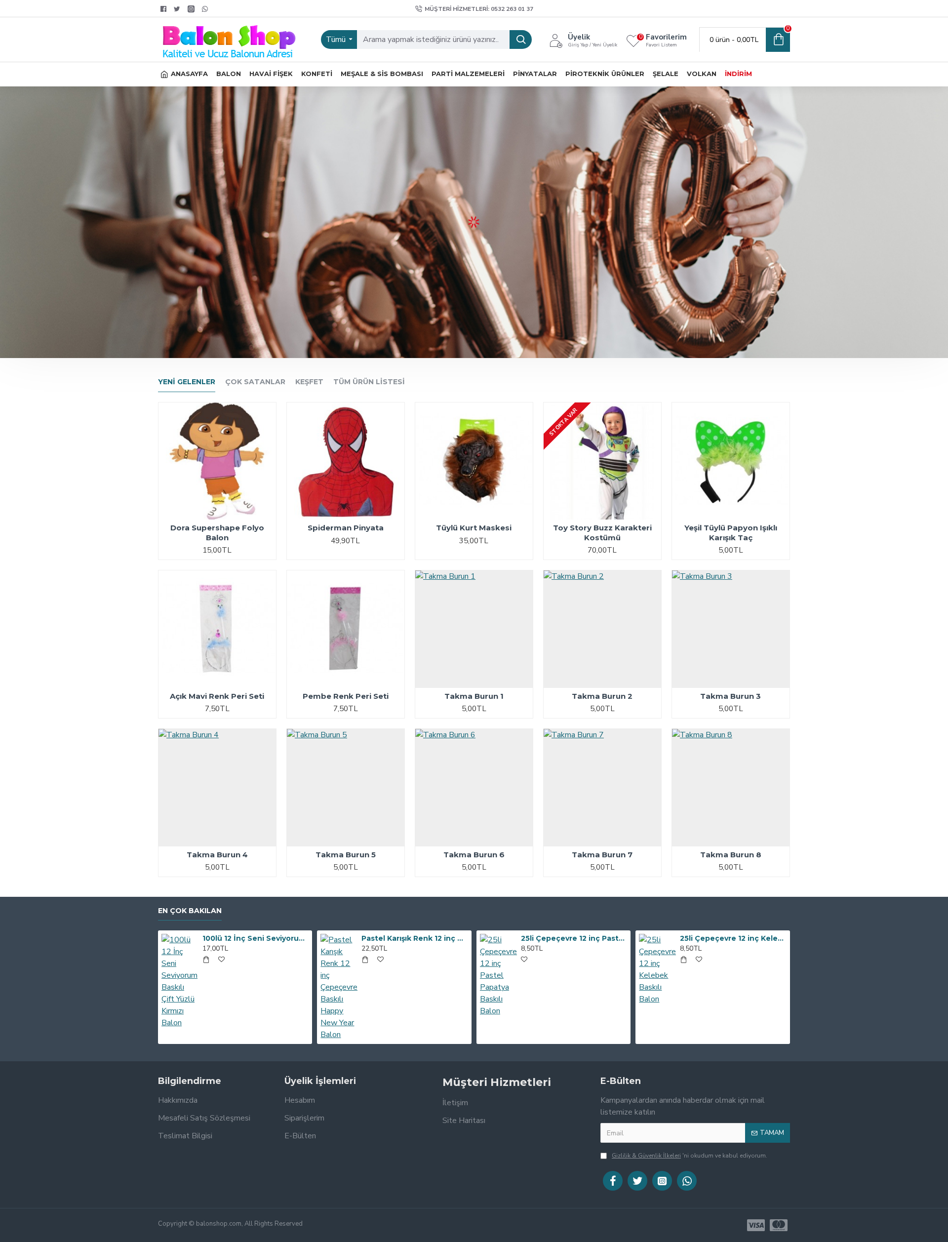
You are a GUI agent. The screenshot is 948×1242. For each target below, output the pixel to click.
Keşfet (309, 382)
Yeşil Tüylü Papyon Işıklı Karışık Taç (730, 532)
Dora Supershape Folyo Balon (217, 532)
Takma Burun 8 (730, 854)
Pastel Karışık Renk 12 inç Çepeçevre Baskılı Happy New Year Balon (414, 938)
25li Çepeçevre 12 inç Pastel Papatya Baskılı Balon (574, 938)
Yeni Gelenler (186, 382)
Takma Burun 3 (730, 696)
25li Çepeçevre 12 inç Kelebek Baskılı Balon (733, 938)
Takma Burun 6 (474, 854)
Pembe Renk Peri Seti (346, 696)
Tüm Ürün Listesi (369, 382)
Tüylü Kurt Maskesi (474, 527)
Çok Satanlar (255, 382)
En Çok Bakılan (190, 911)
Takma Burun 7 (602, 854)
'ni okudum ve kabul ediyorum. (689, 1156)
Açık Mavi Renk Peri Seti (217, 696)
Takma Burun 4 (217, 854)
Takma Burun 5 (346, 854)
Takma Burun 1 (474, 696)
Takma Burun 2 (602, 696)
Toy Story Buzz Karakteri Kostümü (602, 532)
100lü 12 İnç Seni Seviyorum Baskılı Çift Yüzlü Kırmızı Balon (255, 938)
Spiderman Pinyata (346, 527)
